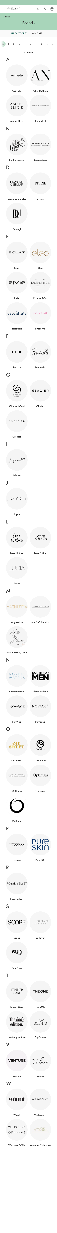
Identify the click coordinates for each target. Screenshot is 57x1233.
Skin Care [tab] (37, 33)
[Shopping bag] (52, 9)
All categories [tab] (19, 33)
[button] (3, 33)
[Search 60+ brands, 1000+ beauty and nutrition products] (38, 9)
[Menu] (3, 9)
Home (7, 16)
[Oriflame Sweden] (14, 9)
